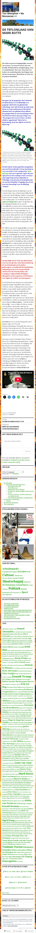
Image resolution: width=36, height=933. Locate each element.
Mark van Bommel (9, 776)
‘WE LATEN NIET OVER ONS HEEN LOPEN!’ (17, 615)
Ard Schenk (27, 644)
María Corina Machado (7, 779)
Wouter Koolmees (19, 854)
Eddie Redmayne (17, 679)
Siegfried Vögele (19, 818)
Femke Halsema (19, 689)
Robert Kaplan (13, 800)
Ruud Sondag (17, 810)
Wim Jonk (16, 852)
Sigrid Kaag (8, 820)
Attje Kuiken (11, 652)
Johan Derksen (27, 741)
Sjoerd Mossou (19, 822)
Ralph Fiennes (5, 796)
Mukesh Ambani (14, 782)
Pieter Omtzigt (14, 794)
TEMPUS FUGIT (8, 609)
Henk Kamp (5, 718)
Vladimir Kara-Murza (20, 844)
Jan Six (18, 729)
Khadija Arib (20, 755)
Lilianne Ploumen (20, 760)
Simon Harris (18, 820)
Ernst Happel (10, 687)
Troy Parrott (26, 838)
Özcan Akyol (20, 861)
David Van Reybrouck (19, 665)
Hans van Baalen (20, 714)
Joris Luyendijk (27, 747)
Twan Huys (7, 840)
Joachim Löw (22, 739)
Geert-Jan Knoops (22, 698)
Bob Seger (21, 656)
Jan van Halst (24, 729)
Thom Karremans (10, 832)
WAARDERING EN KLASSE (12, 618)
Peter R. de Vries (21, 792)
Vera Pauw (15, 842)
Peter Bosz (12, 792)
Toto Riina (12, 838)
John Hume (17, 743)
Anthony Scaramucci (17, 642)
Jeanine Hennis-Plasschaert (22, 731)
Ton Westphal (8, 483)
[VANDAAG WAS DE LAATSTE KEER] (26, 520)
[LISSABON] (10, 551)
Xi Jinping (27, 856)
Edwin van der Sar (10, 681)
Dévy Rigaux (6, 679)
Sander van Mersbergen (21, 814)
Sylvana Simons (6, 828)
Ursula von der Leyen (22, 840)
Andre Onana (12, 638)
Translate (16, 474)
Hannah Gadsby (21, 712)
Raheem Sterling (27, 794)
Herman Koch (29, 718)
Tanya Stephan (14, 828)
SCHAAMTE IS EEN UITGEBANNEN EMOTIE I (18, 612)
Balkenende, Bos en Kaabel (16, 489)
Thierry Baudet (14, 830)
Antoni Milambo (29, 642)
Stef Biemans (13, 824)
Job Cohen (10, 741)
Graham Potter (22, 708)
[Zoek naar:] (18, 916)
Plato (21, 794)
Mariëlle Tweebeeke (23, 771)
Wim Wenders (28, 852)
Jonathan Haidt (21, 745)
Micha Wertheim (29, 780)
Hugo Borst (5, 720)
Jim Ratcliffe (30, 737)
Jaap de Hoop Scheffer (24, 724)
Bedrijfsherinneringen (9, 572)
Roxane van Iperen (22, 809)
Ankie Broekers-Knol (17, 640)
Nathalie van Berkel (23, 784)
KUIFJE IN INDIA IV (10, 617)
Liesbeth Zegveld (7, 760)
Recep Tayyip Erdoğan (23, 796)
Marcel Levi (5, 767)
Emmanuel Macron (26, 681)
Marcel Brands (28, 765)
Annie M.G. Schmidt (27, 640)
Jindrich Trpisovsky (10, 739)
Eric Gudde (11, 684)
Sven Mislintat (28, 826)
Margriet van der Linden (26, 767)
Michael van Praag (20, 780)
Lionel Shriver (5, 763)
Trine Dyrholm (19, 838)
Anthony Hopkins (6, 642)
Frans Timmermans (22, 694)
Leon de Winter (15, 758)
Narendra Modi (14, 784)
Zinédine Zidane (17, 858)
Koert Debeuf (24, 756)
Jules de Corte (17, 749)
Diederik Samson (27, 671)
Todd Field (22, 832)
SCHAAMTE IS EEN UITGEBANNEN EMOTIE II (18, 610)
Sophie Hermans (29, 822)
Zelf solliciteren (13, 488)
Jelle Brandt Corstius (13, 733)
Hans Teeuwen (11, 714)
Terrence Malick (22, 828)
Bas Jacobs (21, 654)
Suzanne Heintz (19, 826)
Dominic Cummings (7, 677)
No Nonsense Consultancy (11, 499)
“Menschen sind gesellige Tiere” (15, 484)
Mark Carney (15, 774)
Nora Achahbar (26, 785)
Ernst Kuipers (17, 687)
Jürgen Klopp (17, 751)
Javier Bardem (11, 731)
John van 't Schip (12, 745)
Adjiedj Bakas (5, 629)
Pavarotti (13, 789)
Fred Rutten (9, 696)
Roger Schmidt (27, 803)
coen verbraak (19, 662)
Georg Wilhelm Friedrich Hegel (12, 703)
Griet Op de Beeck (14, 710)
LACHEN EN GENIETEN (11, 607)
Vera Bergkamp (7, 842)
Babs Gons (28, 652)
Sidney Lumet (11, 818)
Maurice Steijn (20, 779)
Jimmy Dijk (24, 737)
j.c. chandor (9, 724)
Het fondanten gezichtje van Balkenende (20, 498)
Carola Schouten (12, 660)
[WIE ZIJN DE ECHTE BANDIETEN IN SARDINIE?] (10, 536)
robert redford (21, 800)
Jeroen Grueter (28, 735)
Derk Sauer (24, 668)
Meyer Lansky (12, 780)
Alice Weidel (14, 636)
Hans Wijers (29, 714)
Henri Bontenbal (21, 718)
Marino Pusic (25, 769)
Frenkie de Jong (16, 696)
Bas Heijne (15, 654)
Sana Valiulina (5, 814)
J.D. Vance (15, 724)
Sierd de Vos (27, 818)
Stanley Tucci (5, 824)
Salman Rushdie (22, 813)
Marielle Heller (6, 769)
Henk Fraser (26, 716)
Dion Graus (19, 673)
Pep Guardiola (21, 790)
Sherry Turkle (19, 816)
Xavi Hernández (15, 857)
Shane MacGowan (11, 816)
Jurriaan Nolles (9, 751)
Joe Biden (18, 741)
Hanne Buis (28, 712)
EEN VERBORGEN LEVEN (11, 605)
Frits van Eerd (24, 696)
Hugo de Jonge (14, 720)
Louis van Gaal (23, 762)
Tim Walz (17, 832)
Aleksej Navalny (8, 634)
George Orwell (15, 701)
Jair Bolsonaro (10, 726)
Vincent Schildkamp (8, 844)
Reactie (27, 451)
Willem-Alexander (18, 850)
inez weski (12, 722)
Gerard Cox (25, 703)
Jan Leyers (13, 729)
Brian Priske (21, 658)
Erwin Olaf (25, 687)
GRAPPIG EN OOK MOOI (11, 613)
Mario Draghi (5, 771)
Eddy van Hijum (26, 679)
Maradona (20, 765)
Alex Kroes (18, 634)
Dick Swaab (20, 671)
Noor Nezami (19, 785)
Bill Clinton (15, 656)
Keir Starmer (25, 753)
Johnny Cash (23, 743)
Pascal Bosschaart (19, 787)
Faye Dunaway (9, 689)
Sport (25, 592)
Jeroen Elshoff (17, 735)
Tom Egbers (21, 833)
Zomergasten (9, 861)
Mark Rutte (26, 773)
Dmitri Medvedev (27, 673)
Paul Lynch (29, 787)
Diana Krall (29, 668)
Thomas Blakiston (24, 830)
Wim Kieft (22, 852)
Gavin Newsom (12, 698)
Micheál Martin (6, 782)
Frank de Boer (7, 694)
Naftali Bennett (6, 784)
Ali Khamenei (26, 636)
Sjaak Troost (11, 822)
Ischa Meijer (28, 722)
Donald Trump (21, 676)
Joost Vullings (19, 747)
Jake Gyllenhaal (19, 726)
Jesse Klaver (17, 737)
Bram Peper (12, 658)
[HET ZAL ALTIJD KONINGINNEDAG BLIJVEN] (26, 551)
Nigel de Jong (12, 785)
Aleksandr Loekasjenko (26, 632)
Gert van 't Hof (12, 705)
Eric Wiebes (17, 684)
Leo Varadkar (24, 758)
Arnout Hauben (26, 650)
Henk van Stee (11, 718)
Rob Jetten (18, 803)
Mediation (27, 582)
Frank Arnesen (28, 692)
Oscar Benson (9, 787)
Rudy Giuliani (10, 810)
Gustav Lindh (23, 710)
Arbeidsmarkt (10, 568)
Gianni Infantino (20, 705)
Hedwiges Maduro (15, 716)
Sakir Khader (14, 813)
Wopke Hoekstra (8, 854)
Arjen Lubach (7, 647)
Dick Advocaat (9, 670)
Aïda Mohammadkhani (19, 652)
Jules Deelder (25, 749)
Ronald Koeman (10, 806)
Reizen (24, 589)
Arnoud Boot (19, 650)
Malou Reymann (14, 765)
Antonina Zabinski (6, 644)
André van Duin (22, 638)
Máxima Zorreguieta (24, 782)
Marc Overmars (14, 767)
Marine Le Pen (14, 769)
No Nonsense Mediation (11, 502)
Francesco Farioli (18, 691)
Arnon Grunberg (11, 650)
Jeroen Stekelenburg (7, 737)
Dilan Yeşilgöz (8, 673)
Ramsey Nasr (14, 796)
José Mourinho (9, 749)
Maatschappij (12, 581)
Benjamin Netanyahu (7, 656)
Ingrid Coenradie (19, 722)
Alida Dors (20, 636)
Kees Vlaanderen (17, 753)
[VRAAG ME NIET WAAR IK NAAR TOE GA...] (10, 520)
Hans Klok (4, 714)
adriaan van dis (13, 629)
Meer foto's (5, 893)
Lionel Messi (30, 760)
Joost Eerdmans (11, 747)
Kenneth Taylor (10, 755)
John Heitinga (8, 744)
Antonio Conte (17, 644)
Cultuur (8, 575)
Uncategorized (7, 594)
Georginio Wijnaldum (27, 701)
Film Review (18, 575)
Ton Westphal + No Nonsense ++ (13, 15)
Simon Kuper (24, 820)
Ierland (8, 501)
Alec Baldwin (16, 632)
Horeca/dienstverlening (9, 578)
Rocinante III (7, 592)
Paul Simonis (6, 790)
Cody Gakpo (11, 662)
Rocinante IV (16, 592)
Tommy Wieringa (12, 836)
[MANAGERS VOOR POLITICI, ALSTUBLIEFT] (26, 536)
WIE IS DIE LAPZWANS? (11, 604)
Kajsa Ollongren (28, 751)
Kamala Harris (7, 753)
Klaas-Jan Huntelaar (14, 756)
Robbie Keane (14, 798)
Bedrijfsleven (24, 571)
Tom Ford (27, 834)
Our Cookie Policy (12, 926)
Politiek (12, 414)
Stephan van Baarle (21, 824)
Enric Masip (5, 684)
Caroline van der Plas (22, 660)
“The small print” (9, 504)
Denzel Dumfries (16, 668)
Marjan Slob (9, 774)
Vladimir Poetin (12, 846)
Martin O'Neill (20, 776)
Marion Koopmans (13, 771)
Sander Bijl (12, 814)
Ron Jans (21, 806)
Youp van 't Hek (7, 858)
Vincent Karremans (24, 842)
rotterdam (12, 809)
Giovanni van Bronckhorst (17, 706)
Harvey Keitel (5, 716)
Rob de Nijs (21, 798)
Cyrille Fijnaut (10, 665)
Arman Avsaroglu (18, 647)
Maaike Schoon (6, 765)
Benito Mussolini (28, 654)
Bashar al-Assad (7, 654)
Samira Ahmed (29, 813)
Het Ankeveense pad (14, 486)
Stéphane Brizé (10, 826)
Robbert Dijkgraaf (6, 798)
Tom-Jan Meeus (13, 833)
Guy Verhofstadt (13, 712)
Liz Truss (12, 763)
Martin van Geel (28, 776)
